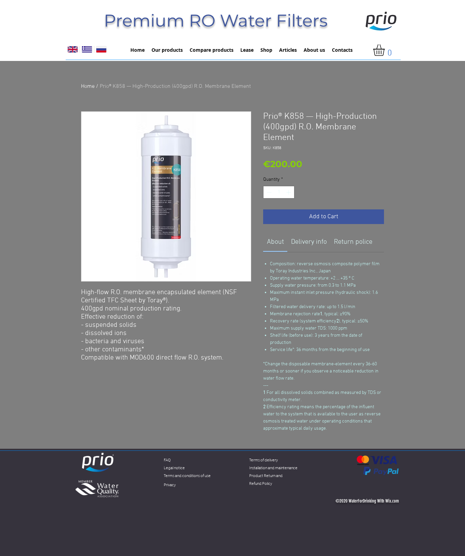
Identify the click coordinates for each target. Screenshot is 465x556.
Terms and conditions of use (187, 475)
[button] (385, 50)
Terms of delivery (263, 459)
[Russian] (101, 49)
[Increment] (289, 192)
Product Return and (266, 475)
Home (88, 86)
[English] (73, 49)
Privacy (170, 484)
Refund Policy (260, 483)
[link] (275, 242)
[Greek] (87, 49)
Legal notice (174, 467)
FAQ (167, 459)
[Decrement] (268, 192)
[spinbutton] (279, 192)
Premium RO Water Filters (215, 20)
